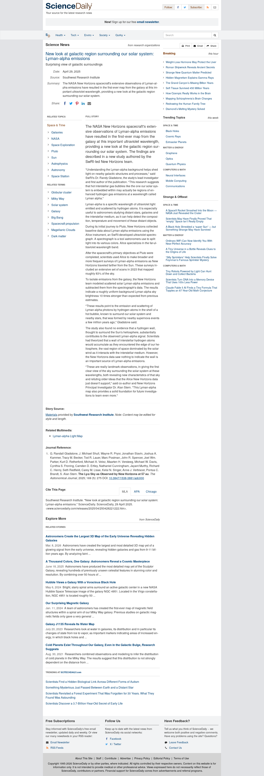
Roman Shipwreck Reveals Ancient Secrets (190, 67)
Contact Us (175, 747)
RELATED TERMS (56, 184)
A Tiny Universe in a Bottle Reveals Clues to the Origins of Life (191, 250)
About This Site (83, 758)
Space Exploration (63, 145)
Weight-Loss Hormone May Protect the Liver (191, 62)
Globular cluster (61, 192)
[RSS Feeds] (207, 7)
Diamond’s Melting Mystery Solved (185, 109)
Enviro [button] (88, 35)
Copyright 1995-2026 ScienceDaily (67, 763)
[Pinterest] (77, 103)
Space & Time (56, 125)
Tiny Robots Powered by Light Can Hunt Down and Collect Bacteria (188, 272)
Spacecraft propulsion (65, 223)
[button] (186, 45)
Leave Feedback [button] (178, 742)
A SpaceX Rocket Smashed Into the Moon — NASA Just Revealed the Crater (191, 212)
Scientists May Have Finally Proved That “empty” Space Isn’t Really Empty (189, 220)
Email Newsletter (60, 742)
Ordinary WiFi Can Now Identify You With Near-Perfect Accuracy (189, 242)
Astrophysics (59, 163)
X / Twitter (115, 744)
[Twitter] (71, 103)
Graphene (171, 153)
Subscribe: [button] (196, 7)
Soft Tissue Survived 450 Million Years (187, 88)
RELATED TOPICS (56, 116)
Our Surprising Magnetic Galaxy (67, 603)
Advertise (125, 758)
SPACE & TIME (170, 125)
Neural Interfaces (175, 175)
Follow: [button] (169, 7)
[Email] (89, 103)
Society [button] (103, 35)
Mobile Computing (176, 180)
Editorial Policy (162, 758)
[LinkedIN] (83, 103)
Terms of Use (181, 758)
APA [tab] (137, 491)
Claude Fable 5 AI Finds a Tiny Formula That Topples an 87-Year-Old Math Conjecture (191, 289)
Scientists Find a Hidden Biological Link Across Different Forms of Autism (92, 682)
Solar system (59, 205)
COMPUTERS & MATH (174, 169)
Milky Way (57, 198)
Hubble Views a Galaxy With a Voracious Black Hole (81, 582)
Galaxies (57, 132)
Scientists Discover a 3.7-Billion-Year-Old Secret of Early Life (84, 703)
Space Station (60, 176)
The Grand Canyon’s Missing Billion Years (189, 83)
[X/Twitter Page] (185, 7)
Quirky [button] (119, 35)
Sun (54, 157)
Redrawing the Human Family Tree (185, 103)
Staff (98, 758)
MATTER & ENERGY (173, 147)
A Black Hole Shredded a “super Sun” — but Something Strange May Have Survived (191, 228)
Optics (169, 158)
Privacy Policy (142, 758)
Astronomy (58, 170)
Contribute (111, 758)
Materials (51, 415)
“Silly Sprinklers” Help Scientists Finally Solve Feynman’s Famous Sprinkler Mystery (191, 258)
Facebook (115, 738)
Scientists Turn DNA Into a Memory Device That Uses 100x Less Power (190, 281)
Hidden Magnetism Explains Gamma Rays (190, 77)
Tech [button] (74, 35)
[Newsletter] (214, 7)
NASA (55, 138)
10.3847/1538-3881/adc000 (126, 478)
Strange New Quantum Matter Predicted (188, 72)
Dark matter (58, 236)
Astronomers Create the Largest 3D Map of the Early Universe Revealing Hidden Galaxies (100, 538)
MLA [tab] (125, 491)
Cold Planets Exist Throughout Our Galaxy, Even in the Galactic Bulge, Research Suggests (100, 647)
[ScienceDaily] (69, 6)
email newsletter (148, 22)
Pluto (54, 151)
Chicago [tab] (151, 491)
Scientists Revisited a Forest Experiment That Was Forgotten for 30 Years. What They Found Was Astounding (100, 695)
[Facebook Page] (178, 7)
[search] (214, 35)
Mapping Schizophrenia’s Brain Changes (189, 98)
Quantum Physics (176, 164)
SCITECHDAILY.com (71, 672)
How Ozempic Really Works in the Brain (188, 93)
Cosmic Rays (173, 136)
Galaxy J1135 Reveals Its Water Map (70, 624)
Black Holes (172, 131)
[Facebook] (65, 103)
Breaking (169, 53)
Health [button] (59, 35)
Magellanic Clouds (63, 230)
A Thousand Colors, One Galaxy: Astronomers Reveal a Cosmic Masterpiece (98, 561)
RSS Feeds (56, 747)
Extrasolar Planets (176, 142)
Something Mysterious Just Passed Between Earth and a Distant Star (89, 687)
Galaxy (55, 211)
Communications (175, 186)
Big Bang (57, 217)
